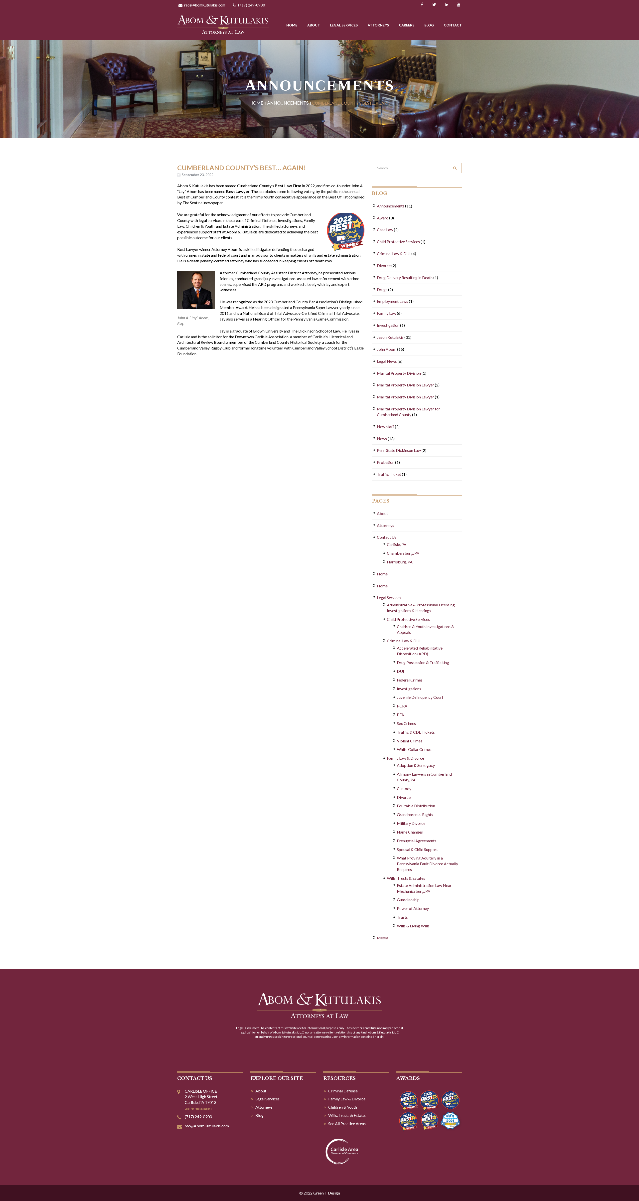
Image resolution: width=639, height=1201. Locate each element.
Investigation (388, 325)
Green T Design (326, 1193)
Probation (385, 462)
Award (382, 217)
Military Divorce (411, 823)
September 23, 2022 (197, 174)
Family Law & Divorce (405, 758)
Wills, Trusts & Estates (406, 878)
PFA (400, 714)
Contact (453, 25)
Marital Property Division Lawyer (405, 384)
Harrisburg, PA (400, 561)
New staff (385, 426)
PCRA (402, 705)
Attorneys (378, 25)
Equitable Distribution (416, 805)
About (313, 25)
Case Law (385, 229)
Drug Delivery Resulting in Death (405, 277)
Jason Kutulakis (390, 337)
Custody (404, 788)
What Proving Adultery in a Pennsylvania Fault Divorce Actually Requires (427, 864)
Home (291, 25)
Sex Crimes (406, 723)
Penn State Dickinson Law (399, 450)
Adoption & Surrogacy (416, 765)
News (382, 438)
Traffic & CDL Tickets (416, 732)
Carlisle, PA (396, 544)
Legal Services (344, 25)
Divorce (384, 265)
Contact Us (386, 537)
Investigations (409, 688)
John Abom (386, 349)
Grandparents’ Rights (415, 814)
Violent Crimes (409, 740)
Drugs (382, 289)
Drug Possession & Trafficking (423, 662)
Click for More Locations (198, 1108)
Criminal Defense (343, 1090)
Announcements (288, 103)
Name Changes (410, 832)
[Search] (455, 168)
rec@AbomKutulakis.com (204, 5)
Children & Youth (342, 1107)
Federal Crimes (410, 680)
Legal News (387, 361)
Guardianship (408, 899)
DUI (400, 671)
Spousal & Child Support (417, 849)
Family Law (386, 313)
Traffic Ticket (389, 474)
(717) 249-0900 (251, 5)
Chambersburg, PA (403, 553)
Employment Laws (392, 301)
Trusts (402, 917)
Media (382, 937)
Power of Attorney (413, 908)
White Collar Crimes (414, 749)
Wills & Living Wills (413, 925)
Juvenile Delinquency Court (420, 697)
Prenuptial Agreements (416, 840)
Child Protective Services (398, 241)
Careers (406, 25)
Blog (429, 25)
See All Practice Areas (347, 1123)
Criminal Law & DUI (394, 253)
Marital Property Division (399, 373)
